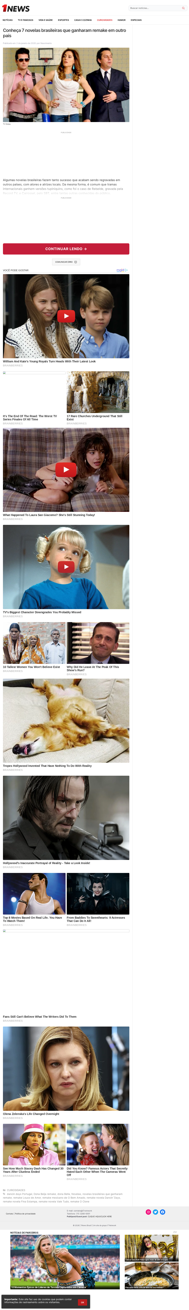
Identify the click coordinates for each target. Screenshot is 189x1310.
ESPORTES (63, 20)
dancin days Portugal (19, 1194)
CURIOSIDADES (104, 20)
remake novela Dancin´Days (103, 1197)
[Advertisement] (66, 154)
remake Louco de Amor (27, 1197)
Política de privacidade (25, 1213)
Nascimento (46, 43)
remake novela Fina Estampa (20, 1201)
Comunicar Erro (64, 262)
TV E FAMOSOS (25, 20)
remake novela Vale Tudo (54, 1201)
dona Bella (63, 1194)
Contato (9, 1213)
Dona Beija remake (45, 1194)
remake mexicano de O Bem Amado (63, 1197)
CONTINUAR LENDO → (66, 249)
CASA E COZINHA (83, 20)
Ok (82, 1302)
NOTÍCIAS (8, 20)
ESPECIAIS (136, 20)
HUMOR (122, 20)
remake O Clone (79, 1201)
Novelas (76, 1194)
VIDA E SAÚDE (46, 20)
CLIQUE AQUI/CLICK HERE (100, 1216)
